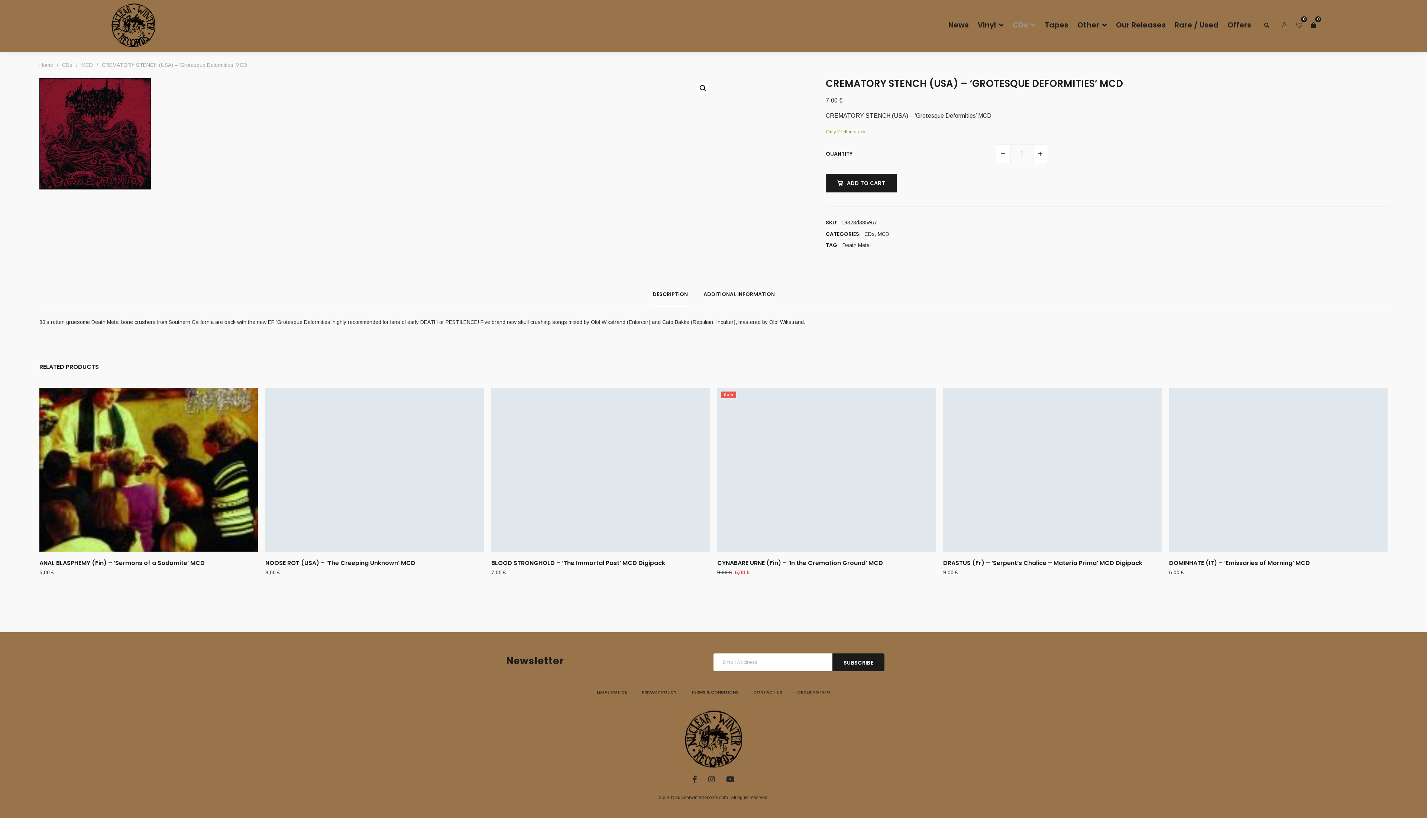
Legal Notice (612, 692)
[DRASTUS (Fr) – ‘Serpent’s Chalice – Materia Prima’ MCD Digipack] (1052, 470)
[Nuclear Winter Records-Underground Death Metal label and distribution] (133, 25)
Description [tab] (670, 294)
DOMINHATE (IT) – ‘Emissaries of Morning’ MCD (1239, 563)
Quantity (839, 154)
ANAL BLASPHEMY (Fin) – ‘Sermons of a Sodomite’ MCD (122, 563)
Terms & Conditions (714, 692)
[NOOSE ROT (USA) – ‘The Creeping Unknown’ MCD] (374, 470)
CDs (869, 234)
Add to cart (866, 183)
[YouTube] (730, 779)
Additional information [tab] (739, 294)
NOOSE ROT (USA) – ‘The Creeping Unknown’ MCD (340, 563)
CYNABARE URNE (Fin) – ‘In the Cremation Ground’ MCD (800, 563)
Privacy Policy (659, 692)
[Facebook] (694, 779)
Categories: (843, 234)
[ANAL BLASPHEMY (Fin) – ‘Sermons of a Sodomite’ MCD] (148, 470)
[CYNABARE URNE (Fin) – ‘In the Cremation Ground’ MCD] (826, 470)
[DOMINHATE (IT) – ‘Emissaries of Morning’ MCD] (1278, 470)
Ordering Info (813, 692)
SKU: (832, 222)
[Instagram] (711, 779)
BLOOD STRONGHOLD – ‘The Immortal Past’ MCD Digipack (578, 563)
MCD (883, 234)
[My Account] (1284, 25)
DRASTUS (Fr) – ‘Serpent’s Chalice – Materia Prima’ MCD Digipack (1042, 563)
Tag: (832, 245)
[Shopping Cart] (1313, 25)
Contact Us (767, 692)
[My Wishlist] (1299, 25)
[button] (703, 88)
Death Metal (856, 245)
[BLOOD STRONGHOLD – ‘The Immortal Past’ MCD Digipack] (600, 470)
